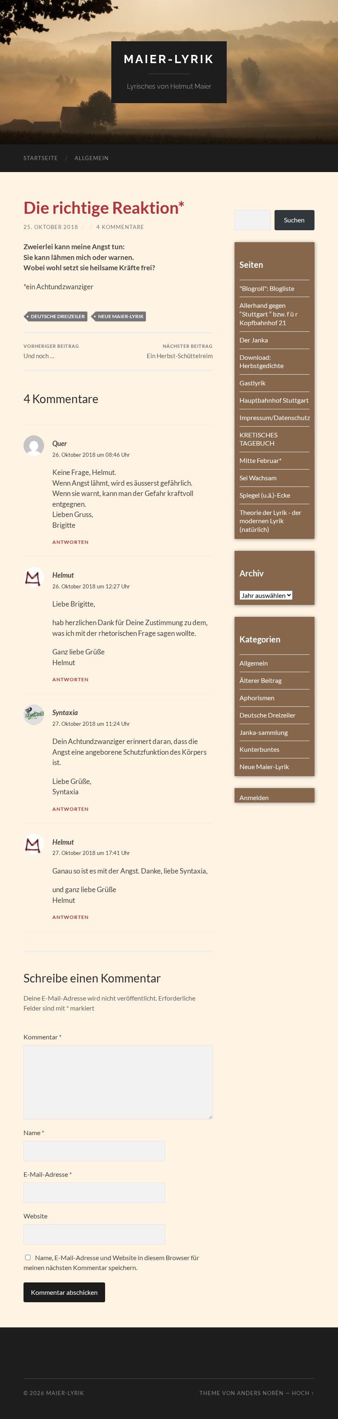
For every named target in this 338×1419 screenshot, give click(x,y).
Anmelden (254, 797)
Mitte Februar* (260, 460)
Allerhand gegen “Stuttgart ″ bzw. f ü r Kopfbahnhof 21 (268, 313)
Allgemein (92, 158)
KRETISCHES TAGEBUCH (258, 439)
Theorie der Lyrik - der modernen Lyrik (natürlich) (270, 521)
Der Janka (253, 340)
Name (33, 1132)
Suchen (294, 220)
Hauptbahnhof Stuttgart (274, 400)
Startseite (40, 158)
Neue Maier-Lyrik (120, 316)
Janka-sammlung (263, 732)
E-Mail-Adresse (47, 1174)
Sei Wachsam (258, 478)
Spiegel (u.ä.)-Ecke (264, 495)
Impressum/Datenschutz (274, 417)
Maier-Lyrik (169, 59)
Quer (59, 443)
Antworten (70, 542)
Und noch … (51, 351)
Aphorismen (257, 697)
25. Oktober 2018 (50, 227)
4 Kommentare (120, 227)
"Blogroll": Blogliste (266, 288)
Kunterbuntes (259, 749)
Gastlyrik (252, 383)
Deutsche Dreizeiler (58, 316)
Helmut (63, 575)
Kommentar (42, 1037)
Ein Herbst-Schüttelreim (180, 351)
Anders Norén (260, 1393)
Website (35, 1216)
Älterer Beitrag (260, 680)
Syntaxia (65, 712)
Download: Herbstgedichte (261, 361)
